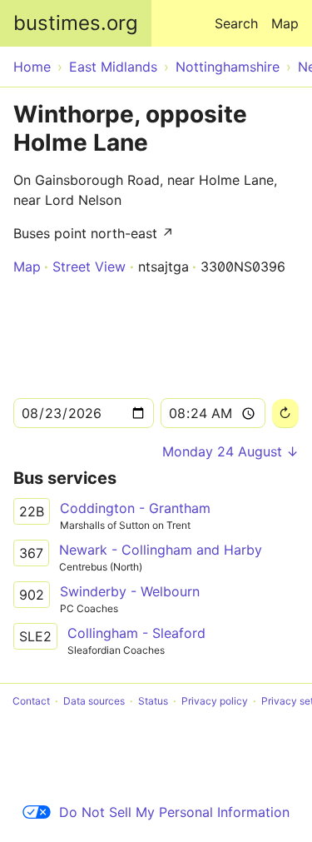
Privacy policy (214, 701)
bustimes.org (75, 23)
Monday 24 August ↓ (230, 451)
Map (285, 23)
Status (153, 701)
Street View (89, 266)
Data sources (94, 701)
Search (236, 23)
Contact (31, 701)
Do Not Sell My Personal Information (174, 812)
